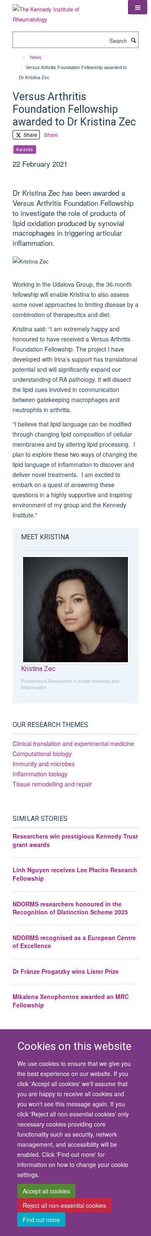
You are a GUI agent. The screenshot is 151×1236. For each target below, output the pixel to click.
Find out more (41, 1219)
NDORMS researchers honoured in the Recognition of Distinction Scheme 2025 (70, 908)
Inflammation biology (40, 774)
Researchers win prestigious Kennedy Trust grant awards (75, 840)
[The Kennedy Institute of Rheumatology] (64, 11)
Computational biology (42, 753)
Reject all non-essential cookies (64, 1205)
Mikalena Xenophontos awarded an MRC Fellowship (71, 1000)
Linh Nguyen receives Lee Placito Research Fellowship (75, 874)
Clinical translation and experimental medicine (73, 743)
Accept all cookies (46, 1191)
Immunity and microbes (44, 763)
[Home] (20, 57)
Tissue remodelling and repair (52, 784)
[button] (137, 7)
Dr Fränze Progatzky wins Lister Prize (66, 971)
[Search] (133, 40)
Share (29, 134)
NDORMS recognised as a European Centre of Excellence (74, 941)
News (36, 57)
